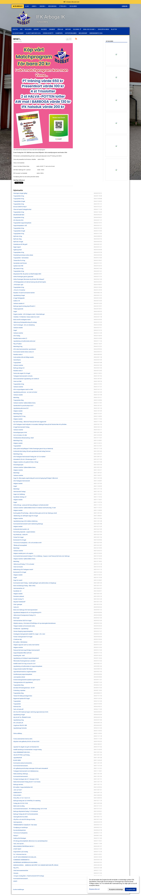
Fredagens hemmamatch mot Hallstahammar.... (26, 771)
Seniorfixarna (17, 360)
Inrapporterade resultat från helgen (23, 669)
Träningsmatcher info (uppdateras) (23, 682)
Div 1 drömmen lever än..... (20, 854)
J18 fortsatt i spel (18, 284)
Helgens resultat (17, 411)
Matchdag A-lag (17, 346)
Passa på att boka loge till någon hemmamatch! (26, 650)
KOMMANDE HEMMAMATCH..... (22, 859)
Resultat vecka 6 (17, 354)
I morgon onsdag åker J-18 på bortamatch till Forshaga (28, 876)
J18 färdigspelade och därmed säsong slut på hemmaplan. (29, 282)
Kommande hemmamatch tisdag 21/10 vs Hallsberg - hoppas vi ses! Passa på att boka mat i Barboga (41, 556)
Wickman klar (17, 706)
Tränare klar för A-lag (19, 260)
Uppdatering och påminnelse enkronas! (24, 341)
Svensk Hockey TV (18, 599)
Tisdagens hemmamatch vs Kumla (22, 376)
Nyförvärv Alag (17, 239)
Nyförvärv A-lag (17, 236)
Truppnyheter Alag (18, 400)
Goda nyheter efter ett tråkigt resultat (23, 357)
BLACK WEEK (17, 760)
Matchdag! (16, 472)
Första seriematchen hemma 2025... (23, 739)
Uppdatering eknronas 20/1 (21, 408)
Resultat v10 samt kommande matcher (24, 292)
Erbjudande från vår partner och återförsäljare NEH (27, 274)
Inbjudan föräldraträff (19, 601)
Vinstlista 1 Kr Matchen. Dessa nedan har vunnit (26, 317)
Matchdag (16, 397)
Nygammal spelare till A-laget (21, 698)
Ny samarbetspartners (19, 830)
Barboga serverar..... (18, 784)
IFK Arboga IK (18, 6)
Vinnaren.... (16, 873)
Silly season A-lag (18, 268)
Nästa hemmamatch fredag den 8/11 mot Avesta (26, 782)
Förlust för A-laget (18, 537)
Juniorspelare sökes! (19, 677)
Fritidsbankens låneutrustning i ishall (23, 438)
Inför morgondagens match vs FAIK (23, 389)
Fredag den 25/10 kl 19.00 (20, 803)
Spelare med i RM (18, 266)
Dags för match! (17, 580)
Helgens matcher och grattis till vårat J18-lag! (25, 462)
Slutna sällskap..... (18, 733)
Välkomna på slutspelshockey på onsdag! (25, 322)
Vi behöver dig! (17, 639)
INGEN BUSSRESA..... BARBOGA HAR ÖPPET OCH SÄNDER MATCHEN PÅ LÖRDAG (35, 865)
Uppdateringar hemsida (20, 728)
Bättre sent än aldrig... (19, 806)
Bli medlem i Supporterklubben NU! (23, 787)
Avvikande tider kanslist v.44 (21, 529)
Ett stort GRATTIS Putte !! (20, 206)
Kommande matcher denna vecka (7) (23, 352)
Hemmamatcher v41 (18, 588)
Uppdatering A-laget (19, 295)
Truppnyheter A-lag (18, 196)
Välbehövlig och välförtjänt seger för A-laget (25, 515)
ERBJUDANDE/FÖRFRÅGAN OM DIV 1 (23, 846)
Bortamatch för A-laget (19, 540)
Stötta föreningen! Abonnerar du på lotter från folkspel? (28, 279)
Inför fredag (16, 335)
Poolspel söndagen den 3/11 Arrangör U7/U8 (25, 779)
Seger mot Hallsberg (19, 494)
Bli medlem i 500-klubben (20, 642)
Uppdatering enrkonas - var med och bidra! (25, 392)
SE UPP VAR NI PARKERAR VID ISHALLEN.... (25, 857)
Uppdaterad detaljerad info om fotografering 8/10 (27, 612)
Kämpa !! (15, 835)
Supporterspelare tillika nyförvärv (22, 653)
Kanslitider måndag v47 (19, 497)
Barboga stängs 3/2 (18, 368)
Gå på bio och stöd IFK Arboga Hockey (24, 819)
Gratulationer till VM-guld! (20, 244)
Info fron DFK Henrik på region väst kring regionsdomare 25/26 (30, 712)
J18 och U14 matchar (19, 290)
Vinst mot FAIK (17, 381)
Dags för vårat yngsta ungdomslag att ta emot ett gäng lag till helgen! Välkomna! (35, 478)
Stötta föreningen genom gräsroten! (23, 276)
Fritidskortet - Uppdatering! (20, 628)
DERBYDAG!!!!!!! (17, 792)
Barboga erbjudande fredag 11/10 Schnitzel (25, 811)
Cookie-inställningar (18, 889)
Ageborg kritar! (17, 249)
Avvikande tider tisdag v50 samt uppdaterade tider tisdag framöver (31, 451)
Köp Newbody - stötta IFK (20, 534)
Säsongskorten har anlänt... (20, 816)
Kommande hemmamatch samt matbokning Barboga (28, 524)
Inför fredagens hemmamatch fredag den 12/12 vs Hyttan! (29, 456)
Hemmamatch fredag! (19, 491)
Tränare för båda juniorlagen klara (22, 696)
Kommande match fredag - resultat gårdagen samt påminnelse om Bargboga (34, 583)
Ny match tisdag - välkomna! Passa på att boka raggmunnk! (29, 421)
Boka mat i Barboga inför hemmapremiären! (25, 610)
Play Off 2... (16, 868)
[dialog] (113, 884)
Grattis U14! (16, 300)
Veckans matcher (18, 333)
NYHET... (17, 39)
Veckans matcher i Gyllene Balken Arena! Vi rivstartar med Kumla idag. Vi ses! (34, 507)
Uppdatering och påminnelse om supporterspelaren (27, 666)
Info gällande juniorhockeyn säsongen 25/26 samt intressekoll (30, 768)
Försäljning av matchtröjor (20, 827)
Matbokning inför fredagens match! (23, 569)
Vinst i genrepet (17, 604)
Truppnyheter (17, 701)
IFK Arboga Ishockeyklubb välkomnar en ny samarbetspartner (30, 841)
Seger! (15, 311)
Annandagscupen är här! (20, 432)
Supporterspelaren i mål (20, 225)
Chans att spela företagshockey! (22, 209)
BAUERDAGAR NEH (18, 214)
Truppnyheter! (17, 362)
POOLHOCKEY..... (17, 795)
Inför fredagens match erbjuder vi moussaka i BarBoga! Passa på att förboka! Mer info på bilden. (40, 424)
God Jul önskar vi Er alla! (20, 435)
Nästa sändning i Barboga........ (21, 773)
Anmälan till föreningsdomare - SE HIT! (24, 687)
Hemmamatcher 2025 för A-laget (22, 620)
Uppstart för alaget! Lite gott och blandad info (26, 747)
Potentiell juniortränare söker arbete (23, 255)
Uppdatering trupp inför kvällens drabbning (25, 521)
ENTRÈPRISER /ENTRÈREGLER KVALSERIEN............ (27, 862)
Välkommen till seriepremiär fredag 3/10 (24, 615)
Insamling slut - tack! (19, 655)
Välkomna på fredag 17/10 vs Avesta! (23, 564)
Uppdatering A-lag (18, 720)
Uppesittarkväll (17, 757)
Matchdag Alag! (17, 413)
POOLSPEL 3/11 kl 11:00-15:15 (21, 798)
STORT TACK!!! (17, 849)
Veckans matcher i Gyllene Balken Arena (24, 403)
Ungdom (42, 6)
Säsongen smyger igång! (20, 193)
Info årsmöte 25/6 (18, 220)
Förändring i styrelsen (19, 690)
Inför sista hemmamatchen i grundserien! (24, 349)
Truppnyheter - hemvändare (20, 257)
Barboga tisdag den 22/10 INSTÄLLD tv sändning (26, 800)
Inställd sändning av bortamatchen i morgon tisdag (27, 749)
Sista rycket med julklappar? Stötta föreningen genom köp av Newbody (33, 448)
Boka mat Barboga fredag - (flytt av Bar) (24, 585)
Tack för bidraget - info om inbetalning (24, 325)
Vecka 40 (16, 607)
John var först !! (17, 790)
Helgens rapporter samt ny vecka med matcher (26, 644)
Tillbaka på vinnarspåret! (20, 545)
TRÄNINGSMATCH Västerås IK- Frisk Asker (25, 825)
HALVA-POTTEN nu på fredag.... (22, 755)
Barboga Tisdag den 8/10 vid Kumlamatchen (25, 814)
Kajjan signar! (17, 247)
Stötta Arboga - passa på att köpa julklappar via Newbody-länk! (31, 505)
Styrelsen (62, 6)
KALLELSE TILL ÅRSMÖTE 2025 (22, 717)
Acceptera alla (130, 889)
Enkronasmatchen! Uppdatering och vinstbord (26, 378)
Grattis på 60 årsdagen (19, 838)
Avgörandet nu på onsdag (20, 851)
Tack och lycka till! (18, 709)
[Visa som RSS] (76, 39)
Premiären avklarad (18, 596)
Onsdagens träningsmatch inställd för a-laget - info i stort (29, 634)
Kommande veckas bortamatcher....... (23, 763)
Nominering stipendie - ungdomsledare (24, 532)
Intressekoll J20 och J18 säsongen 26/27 (24, 459)
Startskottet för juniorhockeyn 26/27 (23, 405)
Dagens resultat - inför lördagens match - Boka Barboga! (29, 314)
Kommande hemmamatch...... (21, 776)
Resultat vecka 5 (17, 370)
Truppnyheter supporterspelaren (22, 223)
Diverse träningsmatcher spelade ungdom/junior (26, 679)
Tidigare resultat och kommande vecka (24, 626)
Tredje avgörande (18, 309)
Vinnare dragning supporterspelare (23, 631)
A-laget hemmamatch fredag (21, 427)
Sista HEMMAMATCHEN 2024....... (22, 752)
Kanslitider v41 (17, 591)
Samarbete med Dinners (20, 263)
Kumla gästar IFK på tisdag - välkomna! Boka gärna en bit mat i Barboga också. (35, 513)
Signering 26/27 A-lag (19, 416)
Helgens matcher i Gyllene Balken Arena (24, 558)
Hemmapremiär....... (18, 822)
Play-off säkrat (17, 343)
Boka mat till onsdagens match (22, 319)
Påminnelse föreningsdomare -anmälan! (24, 661)
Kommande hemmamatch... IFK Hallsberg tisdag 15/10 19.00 (30, 808)
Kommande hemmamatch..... (21, 878)
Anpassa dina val (94, 889)
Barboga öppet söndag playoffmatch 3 (24, 306)
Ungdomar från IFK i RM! (20, 725)
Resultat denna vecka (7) (20, 338)
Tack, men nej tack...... (19, 843)
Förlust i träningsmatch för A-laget (22, 636)
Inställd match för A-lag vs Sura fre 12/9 (24, 663)
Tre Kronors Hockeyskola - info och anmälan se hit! (27, 542)
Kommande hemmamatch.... (21, 765)
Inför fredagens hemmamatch (21, 481)
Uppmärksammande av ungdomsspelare (24, 671)
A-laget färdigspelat (19, 298)
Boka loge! (16, 618)
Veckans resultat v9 (18, 303)
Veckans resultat (18, 327)
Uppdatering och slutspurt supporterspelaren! (26, 658)
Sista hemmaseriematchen (20, 870)
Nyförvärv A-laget (18, 241)
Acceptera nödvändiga (116, 889)
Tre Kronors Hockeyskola (20, 833)
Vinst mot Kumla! (18, 567)
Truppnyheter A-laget (19, 201)
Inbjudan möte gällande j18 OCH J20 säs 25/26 (26, 741)
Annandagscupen (18, 464)
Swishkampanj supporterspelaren (22, 674)
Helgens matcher (18, 470)
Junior (34, 6)
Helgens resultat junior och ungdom (23, 553)
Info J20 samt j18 (18, 722)
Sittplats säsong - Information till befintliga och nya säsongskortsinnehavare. (34, 623)
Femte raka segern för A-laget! (21, 373)
